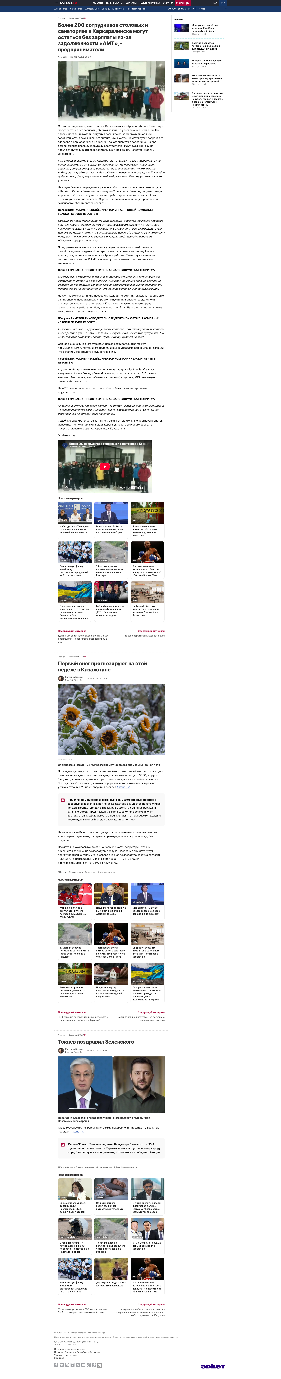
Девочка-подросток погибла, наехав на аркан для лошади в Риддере (206, 46)
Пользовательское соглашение (69, 1349)
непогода (91, 872)
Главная (61, 18)
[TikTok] (88, 1365)
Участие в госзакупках (65, 1355)
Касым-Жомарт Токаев (71, 1167)
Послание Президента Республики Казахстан (77, 1352)
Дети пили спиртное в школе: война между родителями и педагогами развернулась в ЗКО (83, 638)
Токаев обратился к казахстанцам (145, 635)
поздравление (105, 1167)
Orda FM (168, 2)
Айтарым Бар (92, 8)
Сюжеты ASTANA (77, 18)
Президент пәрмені (136, 8)
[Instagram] (67, 1364)
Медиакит (59, 1358)
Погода (62, 872)
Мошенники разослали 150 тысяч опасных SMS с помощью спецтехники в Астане (82, 1311)
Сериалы (131, 2)
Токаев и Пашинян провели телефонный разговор (207, 62)
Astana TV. (123, 787)
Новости (97, 2)
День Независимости (126, 1167)
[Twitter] (61, 1364)
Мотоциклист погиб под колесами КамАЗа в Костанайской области (205, 28)
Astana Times (60, 8)
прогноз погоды (107, 872)
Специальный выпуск (113, 8)
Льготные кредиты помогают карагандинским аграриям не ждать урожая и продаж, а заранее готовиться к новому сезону (208, 99)
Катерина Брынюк (74, 677)
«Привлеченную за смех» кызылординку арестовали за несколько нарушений (207, 78)
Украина (90, 1167)
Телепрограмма (149, 2)
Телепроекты (114, 2)
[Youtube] (83, 1364)
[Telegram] (77, 1364)
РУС (223, 3)
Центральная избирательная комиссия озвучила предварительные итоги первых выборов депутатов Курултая (140, 1312)
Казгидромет (76, 872)
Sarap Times (76, 8)
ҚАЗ (215, 3)
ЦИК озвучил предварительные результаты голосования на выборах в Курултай (83, 1018)
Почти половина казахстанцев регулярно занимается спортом (141, 1018)
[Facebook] (56, 1364)
